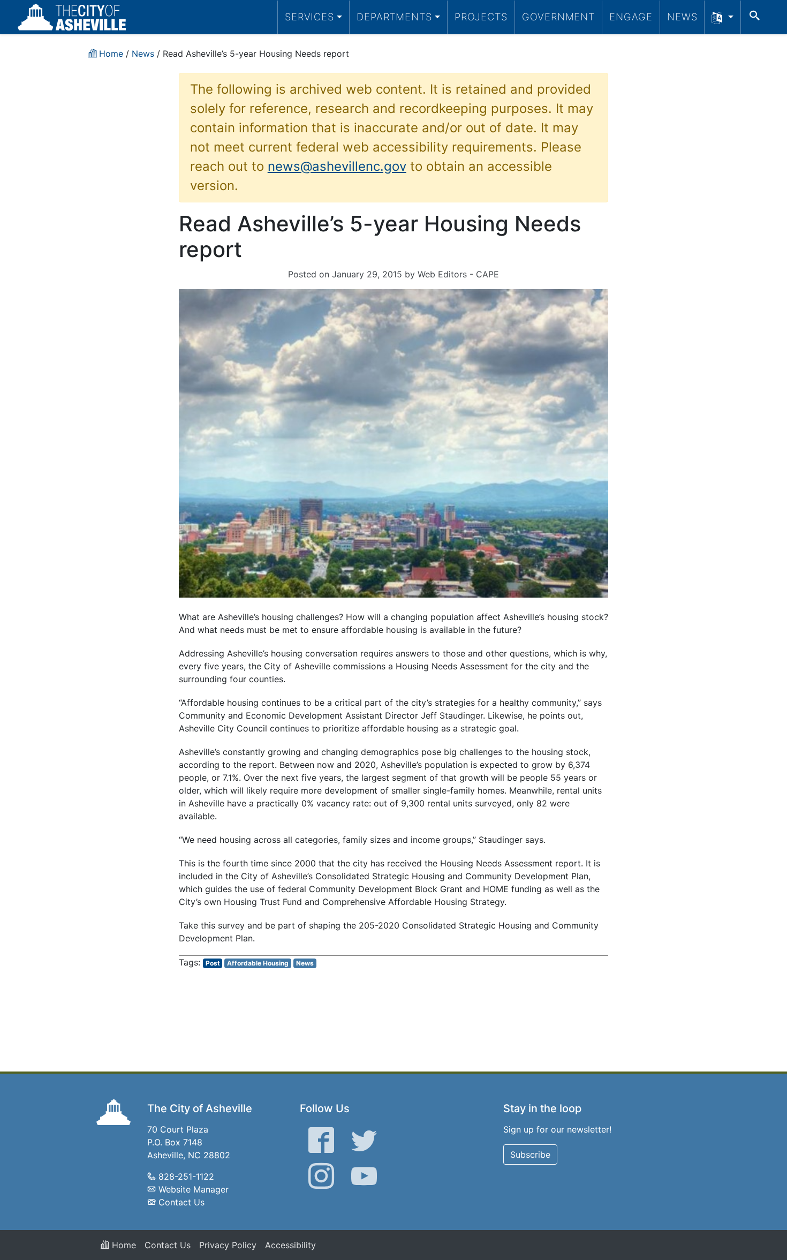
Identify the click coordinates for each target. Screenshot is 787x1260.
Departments (394, 16)
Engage (631, 16)
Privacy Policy (227, 1245)
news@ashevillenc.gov (337, 166)
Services (309, 16)
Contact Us (181, 1202)
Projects (481, 16)
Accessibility (290, 1245)
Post (213, 963)
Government (558, 16)
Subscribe (530, 1154)
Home (122, 1245)
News (682, 16)
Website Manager (193, 1189)
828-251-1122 (186, 1176)
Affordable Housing (258, 963)
